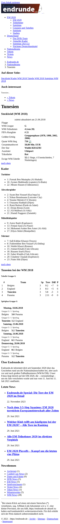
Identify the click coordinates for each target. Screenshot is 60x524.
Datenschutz (52, 519)
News (9, 57)
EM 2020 (11, 17)
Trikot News (12, 489)
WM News (12, 495)
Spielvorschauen (14, 484)
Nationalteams (13, 49)
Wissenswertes (13, 492)
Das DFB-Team (20, 38)
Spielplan (17, 25)
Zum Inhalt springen (10, 2)
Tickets (10, 54)
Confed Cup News (15, 474)
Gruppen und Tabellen (23, 28)
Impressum (7, 521)
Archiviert (11, 471)
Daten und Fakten (15, 476)
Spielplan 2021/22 (21, 43)
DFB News (12, 479)
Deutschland (12, 36)
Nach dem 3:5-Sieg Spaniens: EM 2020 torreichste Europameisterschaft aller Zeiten (33, 409)
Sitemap (41, 519)
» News (10, 100)
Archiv (32, 519)
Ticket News (13, 487)
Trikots (10, 51)
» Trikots (11, 97)
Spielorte (17, 30)
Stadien (16, 33)
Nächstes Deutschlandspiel (25, 46)
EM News (11, 482)
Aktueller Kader (20, 41)
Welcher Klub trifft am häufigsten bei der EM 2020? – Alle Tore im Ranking (31, 423)
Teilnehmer (18, 22)
